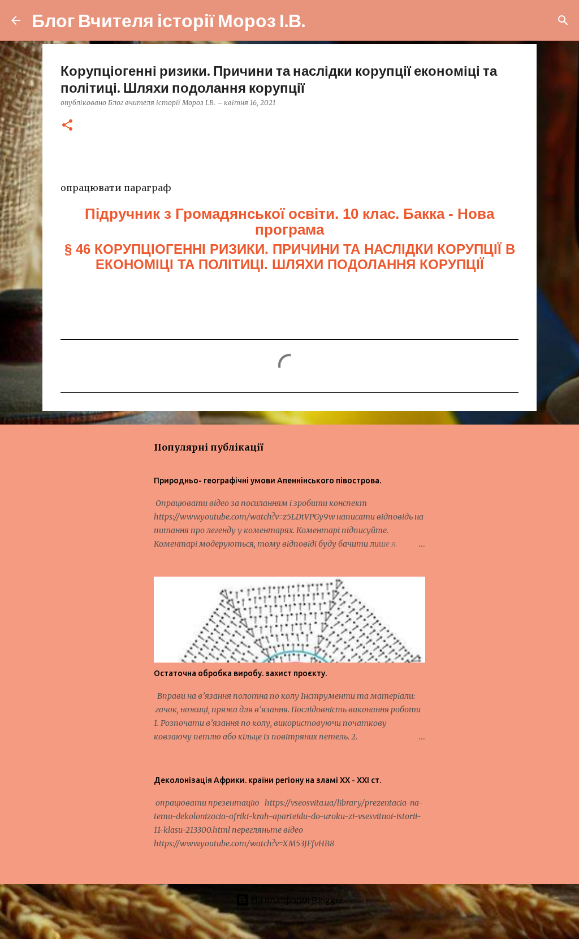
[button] (67, 125)
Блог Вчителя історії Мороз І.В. (168, 20)
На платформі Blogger (296, 899)
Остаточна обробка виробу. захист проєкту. (240, 673)
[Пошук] (321, 20)
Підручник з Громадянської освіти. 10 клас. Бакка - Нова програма (289, 221)
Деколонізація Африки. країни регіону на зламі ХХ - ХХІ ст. (267, 780)
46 (289, 256)
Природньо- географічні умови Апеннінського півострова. (267, 480)
